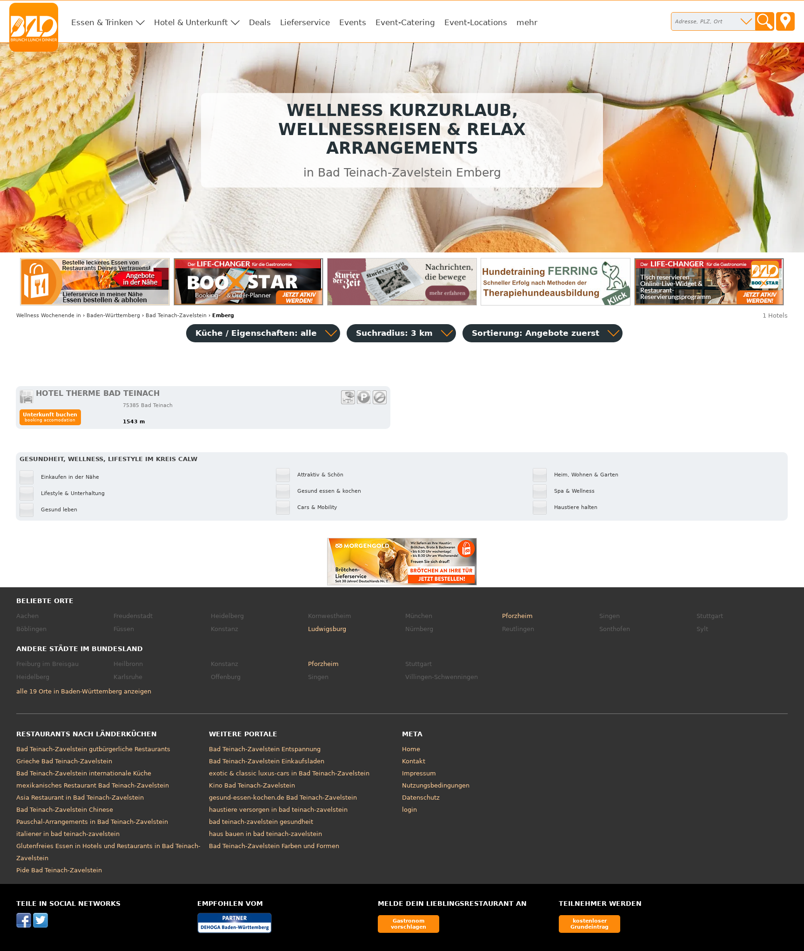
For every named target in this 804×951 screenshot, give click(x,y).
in (48, 315)
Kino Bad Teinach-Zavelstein (252, 785)
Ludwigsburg (327, 628)
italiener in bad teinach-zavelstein (68, 833)
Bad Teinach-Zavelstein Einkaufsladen (266, 761)
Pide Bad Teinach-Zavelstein (59, 870)
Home (411, 749)
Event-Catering (405, 22)
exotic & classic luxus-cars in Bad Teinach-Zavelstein (289, 773)
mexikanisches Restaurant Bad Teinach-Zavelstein (92, 785)
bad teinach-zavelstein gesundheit (261, 821)
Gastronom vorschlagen (408, 924)
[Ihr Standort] (785, 21)
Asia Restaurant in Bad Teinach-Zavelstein (80, 797)
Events (352, 22)
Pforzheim (517, 615)
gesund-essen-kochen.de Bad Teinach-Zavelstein (283, 797)
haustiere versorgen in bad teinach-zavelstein (278, 809)
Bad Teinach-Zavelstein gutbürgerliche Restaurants (93, 749)
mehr (526, 22)
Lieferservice (305, 22)
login (409, 809)
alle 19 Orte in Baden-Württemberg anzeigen (83, 691)
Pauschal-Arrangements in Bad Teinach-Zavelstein (92, 821)
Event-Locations (475, 22)
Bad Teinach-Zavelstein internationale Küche (83, 773)
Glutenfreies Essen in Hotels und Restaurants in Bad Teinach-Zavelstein (108, 852)
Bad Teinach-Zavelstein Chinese (64, 809)
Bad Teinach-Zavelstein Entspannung (265, 749)
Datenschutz (421, 797)
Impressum (419, 773)
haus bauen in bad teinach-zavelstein (265, 833)
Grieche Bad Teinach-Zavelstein (64, 761)
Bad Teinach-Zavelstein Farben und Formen (274, 845)
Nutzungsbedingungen (435, 785)
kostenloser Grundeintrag (589, 924)
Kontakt (413, 761)
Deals (260, 22)
